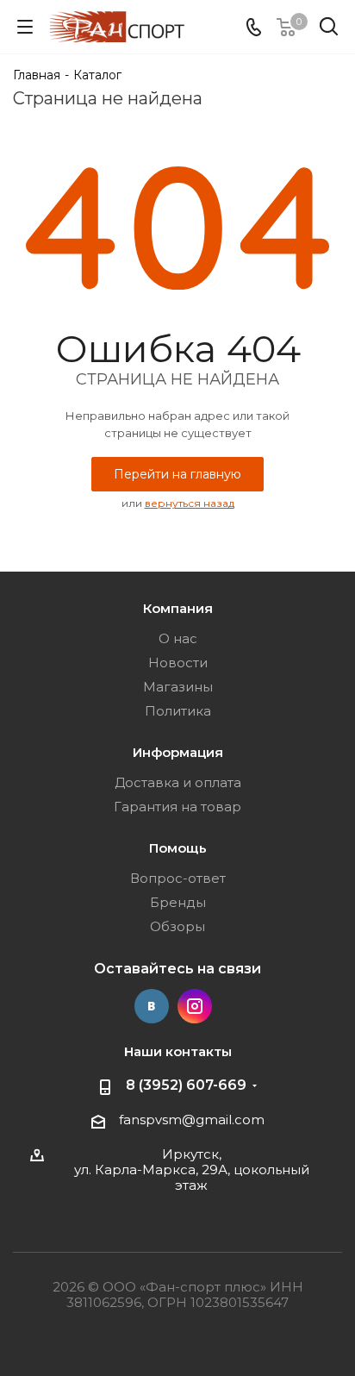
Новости (178, 662)
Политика (178, 711)
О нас (178, 638)
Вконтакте (151, 1006)
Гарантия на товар (177, 806)
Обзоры (177, 926)
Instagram (195, 1006)
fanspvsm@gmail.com (192, 1119)
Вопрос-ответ (178, 878)
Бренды (178, 902)
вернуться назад (189, 503)
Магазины (178, 687)
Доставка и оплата (178, 782)
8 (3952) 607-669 (186, 1085)
